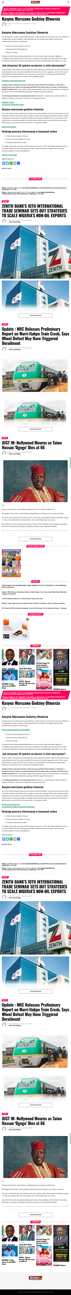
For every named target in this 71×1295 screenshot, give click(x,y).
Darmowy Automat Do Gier (11, 804)
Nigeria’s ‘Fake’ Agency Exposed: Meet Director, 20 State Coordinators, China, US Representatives (33, 603)
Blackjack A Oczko (8, 102)
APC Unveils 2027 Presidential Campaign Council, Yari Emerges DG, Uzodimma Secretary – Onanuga (34, 608)
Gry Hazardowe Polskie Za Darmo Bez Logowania (18, 807)
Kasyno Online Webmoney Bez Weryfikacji (16, 730)
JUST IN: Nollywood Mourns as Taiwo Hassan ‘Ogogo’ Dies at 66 (22, 598)
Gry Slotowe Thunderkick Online (13, 104)
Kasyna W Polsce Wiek (9, 155)
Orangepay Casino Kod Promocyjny (13, 81)
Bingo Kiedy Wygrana (9, 127)
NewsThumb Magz (15, 222)
